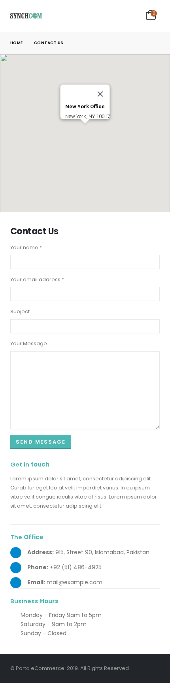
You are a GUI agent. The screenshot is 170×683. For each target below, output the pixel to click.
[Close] (100, 94)
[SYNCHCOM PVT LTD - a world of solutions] (26, 16)
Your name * (26, 247)
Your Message (28, 343)
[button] (85, 128)
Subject (20, 311)
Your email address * (37, 279)
